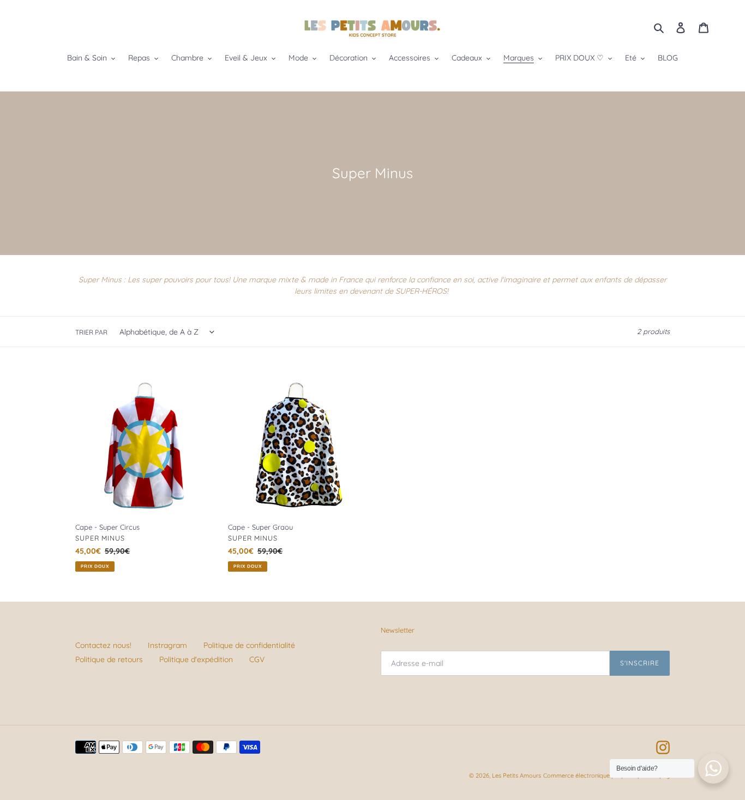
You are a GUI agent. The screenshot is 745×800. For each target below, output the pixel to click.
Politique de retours (109, 659)
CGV (257, 659)
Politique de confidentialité (249, 645)
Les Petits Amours (516, 775)
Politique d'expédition (196, 659)
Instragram (167, 645)
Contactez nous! (103, 645)
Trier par (91, 332)
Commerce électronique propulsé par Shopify (606, 775)
